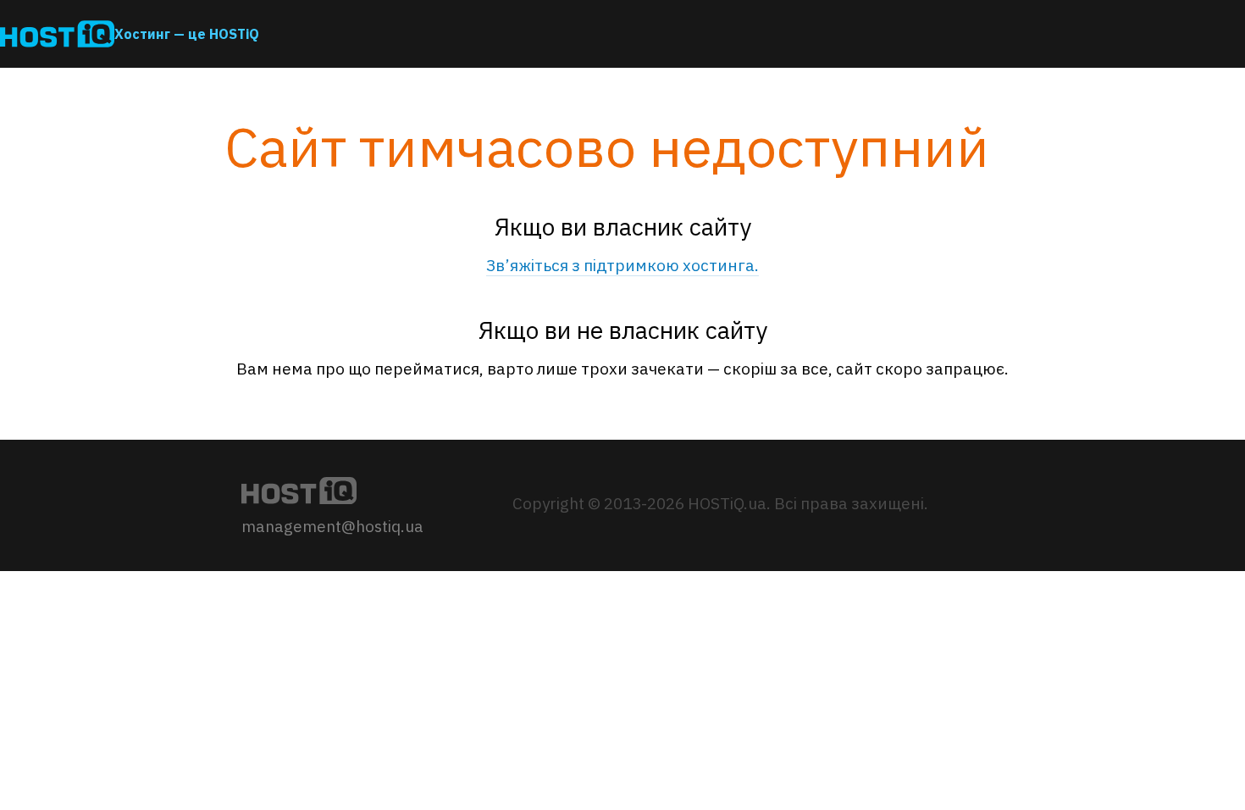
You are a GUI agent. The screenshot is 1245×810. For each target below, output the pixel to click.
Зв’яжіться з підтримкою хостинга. (622, 265)
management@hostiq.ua (332, 526)
